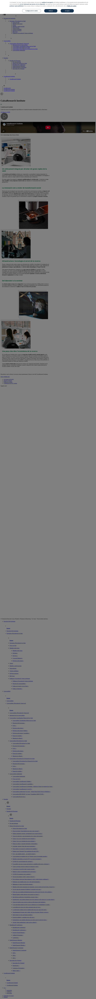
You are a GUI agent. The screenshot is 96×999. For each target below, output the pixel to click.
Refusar (51, 10)
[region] (48, 7)
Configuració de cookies (31, 10)
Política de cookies (71, 6)
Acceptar (67, 10)
